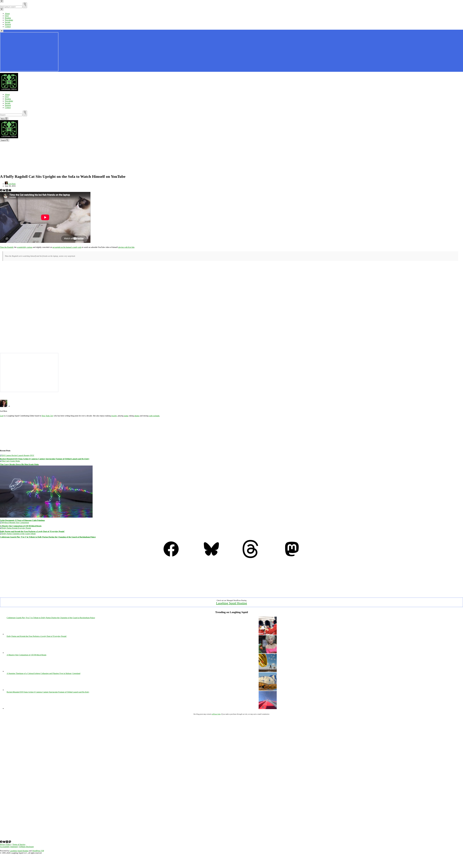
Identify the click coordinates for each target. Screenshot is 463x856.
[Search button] (25, 113)
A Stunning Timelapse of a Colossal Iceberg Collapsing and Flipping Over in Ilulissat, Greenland (43, 673)
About (7, 94)
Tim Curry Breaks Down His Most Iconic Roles (19, 464)
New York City (47, 416)
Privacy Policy (5, 844)
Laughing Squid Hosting (231, 603)
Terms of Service (18, 844)
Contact (8, 108)
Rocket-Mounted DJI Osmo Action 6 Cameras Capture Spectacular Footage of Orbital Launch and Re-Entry (44, 459)
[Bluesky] (4, 191)
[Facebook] (1, 191)
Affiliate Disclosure (26, 847)
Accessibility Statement (9, 847)
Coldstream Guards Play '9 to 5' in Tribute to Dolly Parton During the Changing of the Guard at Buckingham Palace (51, 618)
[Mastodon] (292, 557)
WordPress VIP (38, 851)
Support (8, 105)
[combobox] (11, 115)
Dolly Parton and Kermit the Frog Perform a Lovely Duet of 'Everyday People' (37, 636)
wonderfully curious (24, 247)
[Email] (10, 191)
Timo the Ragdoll (6, 247)
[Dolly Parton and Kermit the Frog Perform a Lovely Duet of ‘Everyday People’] (15, 528)
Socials (7, 103)
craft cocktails (154, 416)
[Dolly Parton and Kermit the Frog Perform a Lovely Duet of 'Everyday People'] (268, 653)
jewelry (114, 416)
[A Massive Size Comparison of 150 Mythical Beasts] (14, 522)
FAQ (7, 97)
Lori (1, 416)
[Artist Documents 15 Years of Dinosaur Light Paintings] (46, 517)
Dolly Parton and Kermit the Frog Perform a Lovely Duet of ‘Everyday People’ (32, 531)
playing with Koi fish (126, 247)
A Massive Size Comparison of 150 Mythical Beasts (20, 526)
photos (136, 416)
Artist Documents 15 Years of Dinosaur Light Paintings (22, 520)
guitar (126, 416)
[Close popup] (1, 31)
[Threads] (7, 191)
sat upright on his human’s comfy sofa (66, 247)
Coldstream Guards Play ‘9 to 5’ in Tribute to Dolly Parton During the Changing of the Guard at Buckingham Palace (48, 537)
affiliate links (216, 714)
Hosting (8, 99)
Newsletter (9, 101)
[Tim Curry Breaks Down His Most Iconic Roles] (10, 461)
